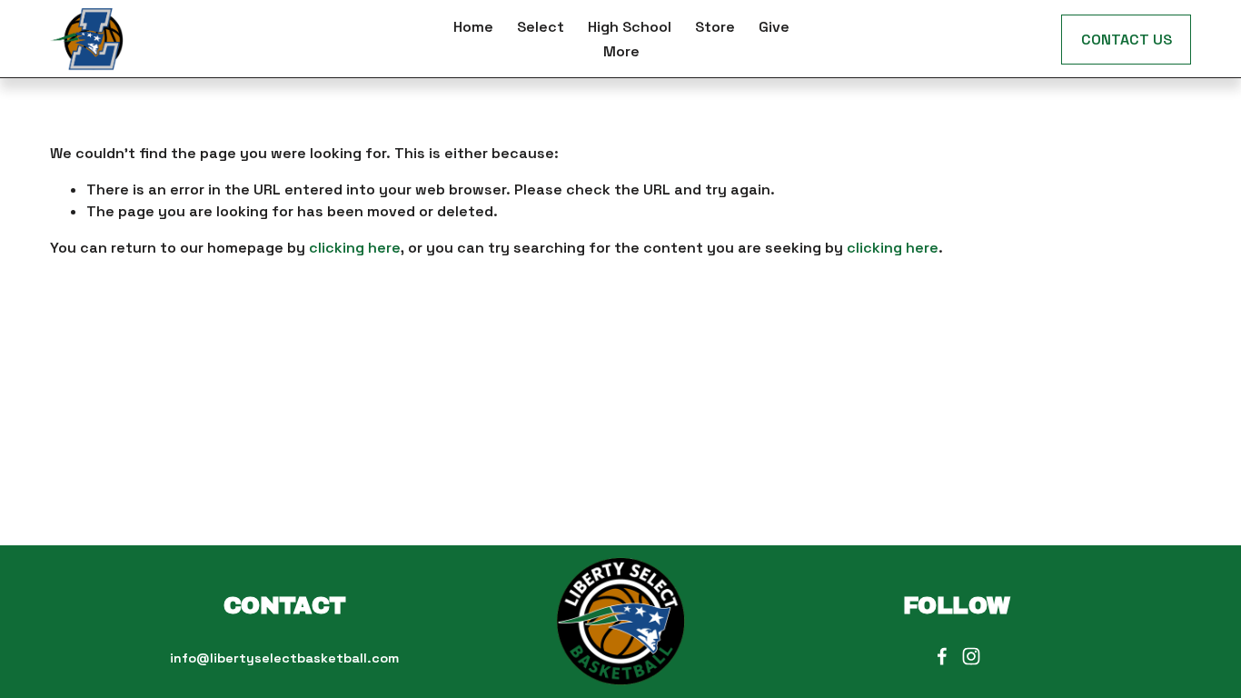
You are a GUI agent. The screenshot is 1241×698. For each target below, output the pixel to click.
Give (774, 26)
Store (715, 26)
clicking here (355, 247)
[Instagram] (971, 656)
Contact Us (1126, 39)
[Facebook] (942, 656)
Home (473, 26)
